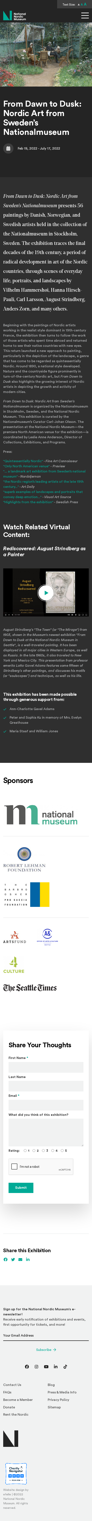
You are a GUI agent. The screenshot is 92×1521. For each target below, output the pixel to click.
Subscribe (43, 1350)
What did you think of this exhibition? (38, 1114)
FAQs (7, 1392)
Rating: (14, 1150)
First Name (18, 1058)
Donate (9, 1407)
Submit (21, 1187)
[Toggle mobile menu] (85, 15)
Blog (51, 1385)
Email (14, 1095)
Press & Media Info (62, 1392)
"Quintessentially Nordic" (23, 461)
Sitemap (54, 1407)
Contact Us (12, 1385)
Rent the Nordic (15, 1414)
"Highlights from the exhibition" (28, 502)
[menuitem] (23, 1386)
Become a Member (18, 1400)
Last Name (17, 1077)
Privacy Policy (58, 1400)
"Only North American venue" (26, 466)
